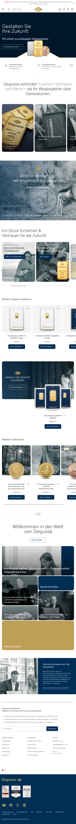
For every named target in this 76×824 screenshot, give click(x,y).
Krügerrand (5, 755)
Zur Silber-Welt (11, 146)
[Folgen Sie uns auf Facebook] (11, 805)
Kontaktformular (58, 741)
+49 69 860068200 (59, 748)
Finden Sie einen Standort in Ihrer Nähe (55, 688)
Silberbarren (6, 748)
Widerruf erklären (32, 755)
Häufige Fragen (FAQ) (34, 741)
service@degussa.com (60, 744)
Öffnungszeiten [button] (7, 215)
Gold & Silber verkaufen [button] (33, 215)
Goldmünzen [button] (68, 215)
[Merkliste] (64, 9)
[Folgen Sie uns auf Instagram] (18, 805)
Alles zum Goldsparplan (14, 256)
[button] (72, 9)
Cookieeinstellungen (7, 812)
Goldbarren (5, 744)
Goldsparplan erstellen (11, 47)
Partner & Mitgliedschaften (35, 751)
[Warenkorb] (68, 9)
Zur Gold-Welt (11, 141)
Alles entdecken (37, 540)
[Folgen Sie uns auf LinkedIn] (24, 805)
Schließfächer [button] (57, 215)
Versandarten (31, 744)
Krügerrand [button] (19, 215)
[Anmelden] (60, 9)
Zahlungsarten (32, 748)
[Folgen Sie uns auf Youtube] (4, 805)
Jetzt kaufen (44, 256)
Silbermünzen (6, 751)
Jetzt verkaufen (37, 188)
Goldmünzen (6, 741)
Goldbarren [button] (47, 215)
